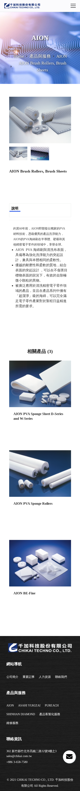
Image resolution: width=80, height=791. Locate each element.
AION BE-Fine (24, 593)
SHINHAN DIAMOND (20, 714)
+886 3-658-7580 (17, 762)
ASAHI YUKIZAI (29, 705)
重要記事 (29, 676)
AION (10, 705)
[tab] (18, 151)
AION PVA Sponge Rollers (32, 503)
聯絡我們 (61, 676)
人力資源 (45, 676)
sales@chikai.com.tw (19, 756)
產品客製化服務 (49, 714)
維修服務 (12, 723)
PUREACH (52, 705)
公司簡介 (12, 676)
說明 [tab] (15, 208)
